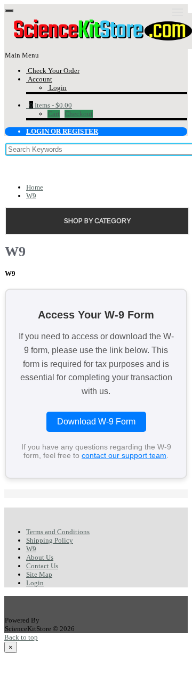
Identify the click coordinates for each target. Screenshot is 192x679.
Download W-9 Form (96, 421)
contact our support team (124, 455)
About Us (39, 557)
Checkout (79, 114)
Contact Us (42, 566)
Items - (50, 105)
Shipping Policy (49, 540)
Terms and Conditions (58, 532)
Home (34, 187)
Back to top (21, 637)
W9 (31, 196)
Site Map (39, 574)
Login (35, 583)
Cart (53, 114)
